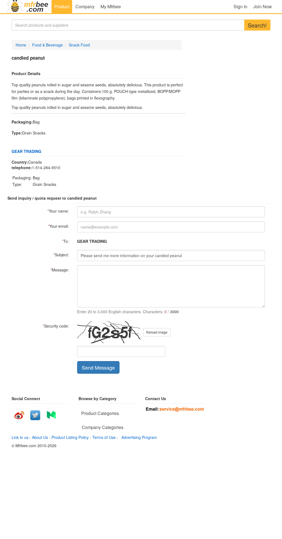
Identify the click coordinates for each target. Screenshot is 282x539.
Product (61, 6)
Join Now (262, 6)
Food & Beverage (47, 45)
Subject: (61, 254)
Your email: (58, 226)
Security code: (56, 326)
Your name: (58, 211)
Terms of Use (104, 437)
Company (84, 6)
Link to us (20, 437)
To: (65, 241)
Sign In (240, 6)
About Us (40, 437)
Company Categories (102, 427)
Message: (59, 270)
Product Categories (100, 413)
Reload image (156, 332)
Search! (257, 25)
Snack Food (79, 45)
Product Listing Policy (70, 437)
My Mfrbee (111, 6)
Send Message (98, 367)
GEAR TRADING (26, 151)
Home (21, 45)
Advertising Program (138, 437)
